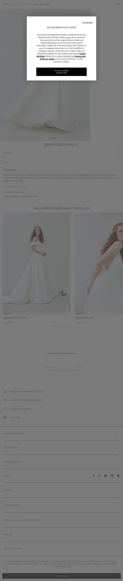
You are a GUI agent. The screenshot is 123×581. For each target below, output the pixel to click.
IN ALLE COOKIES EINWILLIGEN (61, 72)
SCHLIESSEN (87, 22)
